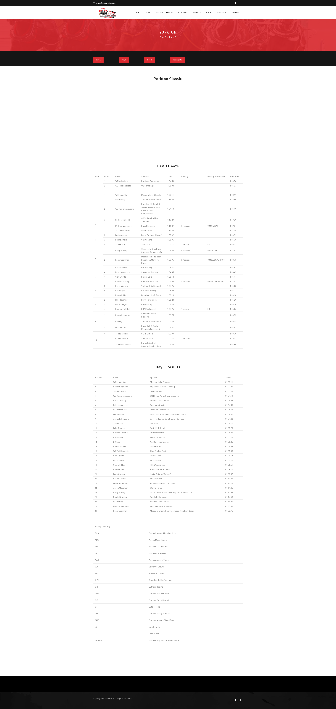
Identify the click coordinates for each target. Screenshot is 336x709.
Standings (183, 13)
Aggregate (177, 60)
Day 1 (98, 60)
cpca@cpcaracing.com (106, 3)
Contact (235, 13)
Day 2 (124, 60)
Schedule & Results (164, 13)
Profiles (197, 13)
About (209, 13)
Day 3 (149, 60)
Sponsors (221, 13)
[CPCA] (107, 12)
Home (138, 13)
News (148, 13)
